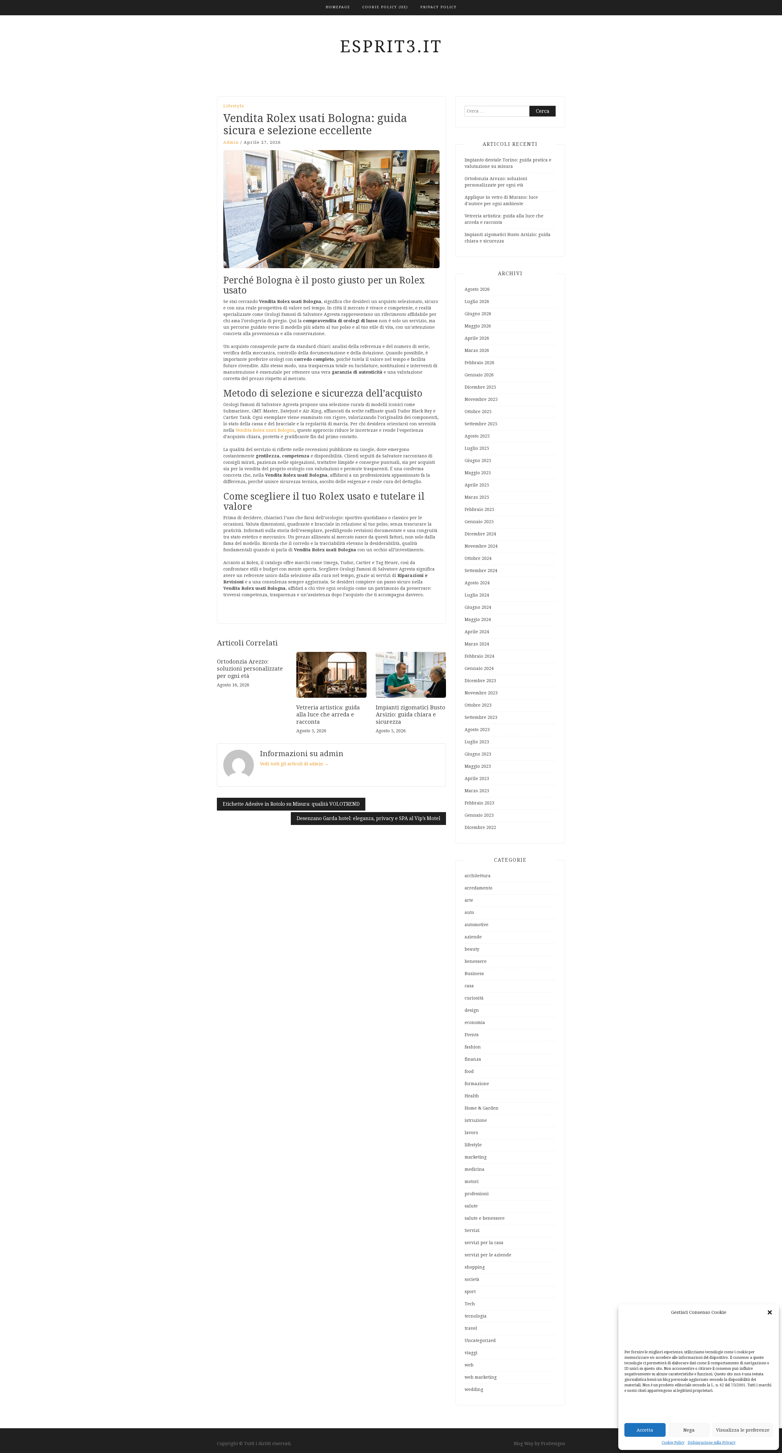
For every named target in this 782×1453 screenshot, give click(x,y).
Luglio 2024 (477, 595)
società (472, 1279)
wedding (474, 1389)
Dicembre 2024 (480, 533)
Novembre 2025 (481, 399)
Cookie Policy (673, 1442)
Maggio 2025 (478, 472)
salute (471, 1205)
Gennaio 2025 (479, 521)
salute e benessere (485, 1218)
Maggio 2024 (478, 619)
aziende (473, 936)
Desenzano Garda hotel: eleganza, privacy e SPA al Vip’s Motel (368, 818)
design (472, 1010)
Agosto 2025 (477, 436)
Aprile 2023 (477, 778)
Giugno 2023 (478, 754)
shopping (475, 1267)
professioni (477, 1193)
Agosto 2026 (477, 289)
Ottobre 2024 (478, 558)
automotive (476, 924)
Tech (470, 1303)
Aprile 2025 (477, 484)
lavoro (471, 1132)
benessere (476, 961)
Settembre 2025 (481, 423)
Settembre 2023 (481, 717)
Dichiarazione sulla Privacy (712, 1442)
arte (469, 900)
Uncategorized (480, 1340)
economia (475, 1022)
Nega (689, 1430)
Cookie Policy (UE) (385, 7)
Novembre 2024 (481, 546)
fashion (473, 1046)
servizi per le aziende (488, 1254)
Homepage (338, 7)
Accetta (645, 1430)
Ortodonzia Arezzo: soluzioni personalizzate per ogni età (250, 668)
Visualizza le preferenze (742, 1430)
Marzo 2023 (477, 790)
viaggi (471, 1352)
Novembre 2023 (481, 692)
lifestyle (233, 106)
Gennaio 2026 (479, 374)
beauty (472, 949)
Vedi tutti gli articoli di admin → (294, 763)
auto (469, 912)
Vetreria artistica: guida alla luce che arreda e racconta (328, 714)
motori (472, 1181)
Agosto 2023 (477, 729)
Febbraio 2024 (479, 656)
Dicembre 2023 (480, 680)
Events (472, 1034)
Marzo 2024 (477, 643)
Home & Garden (482, 1108)
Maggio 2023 (478, 766)
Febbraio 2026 (479, 362)
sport (470, 1291)
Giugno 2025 (478, 460)
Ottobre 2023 (478, 705)
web (469, 1364)
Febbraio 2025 (479, 509)
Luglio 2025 (477, 448)
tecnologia (476, 1316)
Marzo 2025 (477, 497)
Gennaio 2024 (479, 668)
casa (469, 985)
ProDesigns (553, 1443)
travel (471, 1328)
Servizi (472, 1230)
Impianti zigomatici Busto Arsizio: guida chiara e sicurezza (410, 714)
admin (231, 142)
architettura (478, 875)
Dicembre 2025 (480, 387)
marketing (476, 1157)
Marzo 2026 (477, 350)
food (469, 1071)
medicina (474, 1169)
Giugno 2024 (478, 607)
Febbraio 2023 (479, 802)
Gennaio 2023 (479, 815)
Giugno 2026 (478, 313)
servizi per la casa (484, 1242)
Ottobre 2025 (478, 411)
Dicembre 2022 (480, 827)
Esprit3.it (391, 46)
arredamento (478, 887)
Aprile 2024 (477, 631)
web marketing (481, 1377)
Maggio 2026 (478, 326)
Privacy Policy (438, 7)
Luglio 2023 (477, 741)
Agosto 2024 (477, 582)
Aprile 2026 (477, 338)
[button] (770, 1312)
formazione (477, 1083)
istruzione (476, 1120)
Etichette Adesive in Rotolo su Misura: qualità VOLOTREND (291, 804)
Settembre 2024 (481, 570)
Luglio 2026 (477, 301)
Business (474, 973)
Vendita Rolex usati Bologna (265, 430)
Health (472, 1095)
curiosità (474, 998)
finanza (473, 1059)
